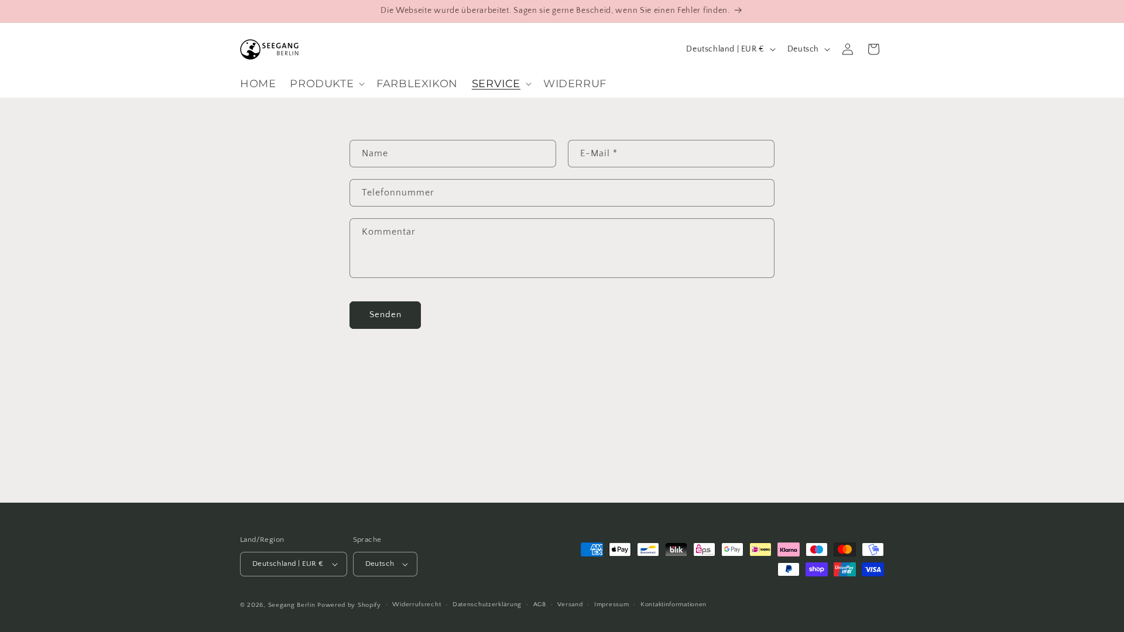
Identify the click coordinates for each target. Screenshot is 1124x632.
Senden (385, 315)
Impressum (611, 604)
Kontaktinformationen (673, 604)
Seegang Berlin (292, 605)
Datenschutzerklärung (487, 604)
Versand (569, 604)
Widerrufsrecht (416, 604)
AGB (539, 604)
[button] (326, 84)
